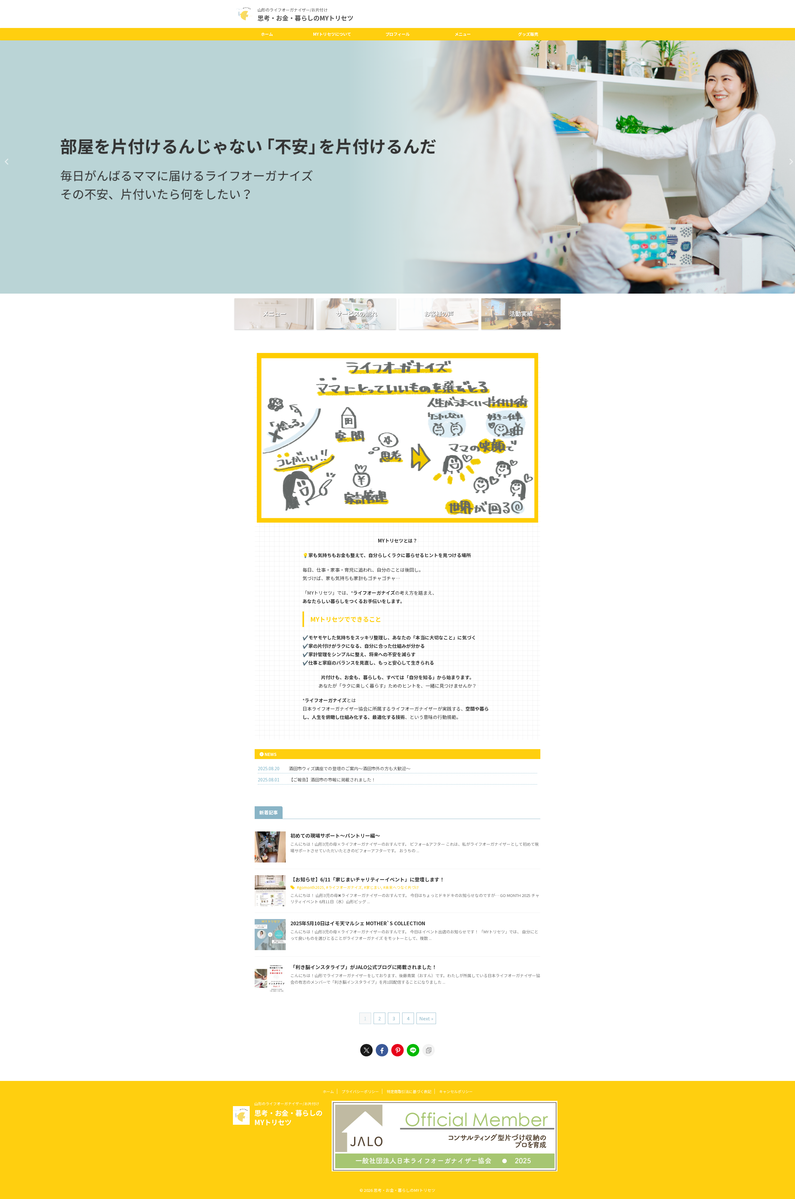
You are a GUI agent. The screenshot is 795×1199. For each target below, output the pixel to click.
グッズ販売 (528, 34)
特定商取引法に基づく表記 (409, 1091)
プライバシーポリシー (360, 1091)
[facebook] (382, 1050)
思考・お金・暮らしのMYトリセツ (305, 17)
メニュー (463, 34)
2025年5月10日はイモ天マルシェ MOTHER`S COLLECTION (357, 923)
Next (789, 161)
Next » (426, 1018)
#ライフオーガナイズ (344, 887)
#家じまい (372, 887)
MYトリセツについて (332, 34)
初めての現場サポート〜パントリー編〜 (335, 835)
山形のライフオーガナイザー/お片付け (286, 1103)
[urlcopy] (428, 1050)
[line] (413, 1050)
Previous (5, 161)
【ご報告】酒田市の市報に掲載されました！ (332, 779)
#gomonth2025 (310, 887)
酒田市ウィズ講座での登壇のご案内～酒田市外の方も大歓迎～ (350, 768)
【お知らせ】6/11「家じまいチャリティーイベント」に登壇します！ (367, 879)
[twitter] (366, 1050)
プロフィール (397, 34)
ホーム (267, 34)
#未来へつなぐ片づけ (401, 887)
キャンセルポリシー (456, 1091)
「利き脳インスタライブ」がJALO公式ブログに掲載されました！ (363, 967)
